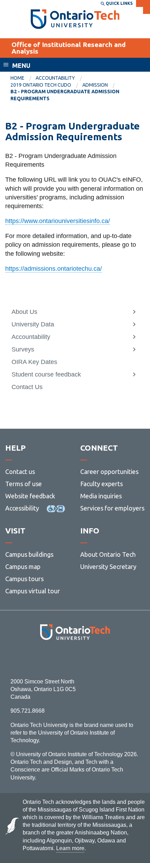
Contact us (20, 471)
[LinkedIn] (90, 658)
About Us (24, 311)
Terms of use (23, 483)
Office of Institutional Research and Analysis (69, 48)
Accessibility (22, 508)
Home (17, 78)
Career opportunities (109, 471)
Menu (21, 65)
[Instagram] (75, 658)
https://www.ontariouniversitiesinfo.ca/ (57, 220)
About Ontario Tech (108, 554)
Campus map (22, 566)
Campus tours (24, 578)
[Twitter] (59, 658)
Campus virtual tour (32, 590)
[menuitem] (23, 78)
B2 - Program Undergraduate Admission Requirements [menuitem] (64, 95)
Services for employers (112, 508)
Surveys (23, 349)
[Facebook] (43, 658)
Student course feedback (46, 374)
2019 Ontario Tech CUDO (40, 85)
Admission (95, 85)
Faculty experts (101, 483)
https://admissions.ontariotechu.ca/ (53, 268)
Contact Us (27, 386)
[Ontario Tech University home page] (75, 19)
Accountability (55, 78)
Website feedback (30, 495)
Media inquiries (101, 495)
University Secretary (108, 566)
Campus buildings (29, 554)
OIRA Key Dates (34, 361)
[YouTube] (106, 658)
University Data (33, 324)
